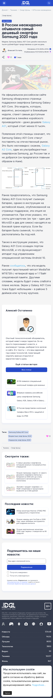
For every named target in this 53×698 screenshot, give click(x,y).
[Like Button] (8, 57)
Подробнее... (39, 685)
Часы (19, 623)
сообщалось (17, 265)
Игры (11, 623)
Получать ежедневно (18, 572)
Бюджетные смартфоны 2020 (20, 436)
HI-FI (33, 623)
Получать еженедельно (19, 576)
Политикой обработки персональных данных (21, 584)
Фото (26, 623)
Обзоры (5, 636)
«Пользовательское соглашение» (17, 582)
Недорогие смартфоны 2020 (19, 440)
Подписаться (26, 567)
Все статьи (26, 370)
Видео (5, 651)
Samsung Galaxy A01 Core (18, 432)
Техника (6, 448)
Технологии (7, 646)
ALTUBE (49, 623)
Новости (6, 631)
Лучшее (6, 641)
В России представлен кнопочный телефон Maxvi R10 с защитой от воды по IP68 (31, 412)
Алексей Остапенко (16, 50)
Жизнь (5, 661)
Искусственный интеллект (3, 623)
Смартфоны (6, 15)
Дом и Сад (41, 623)
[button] (49, 3)
